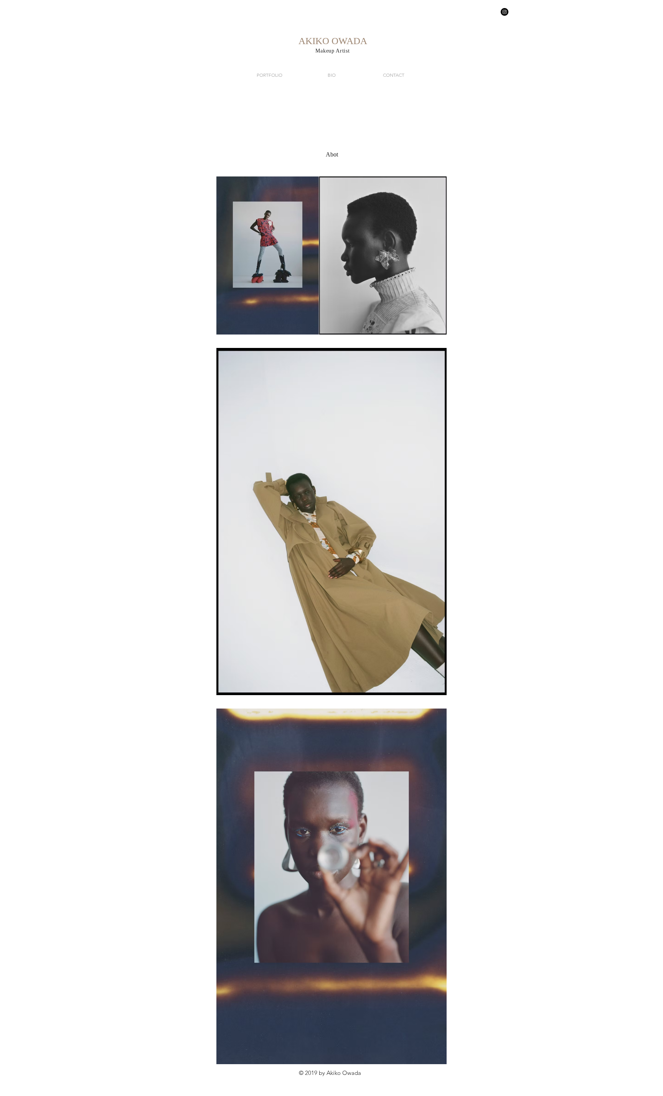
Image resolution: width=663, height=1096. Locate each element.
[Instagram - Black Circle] (504, 12)
